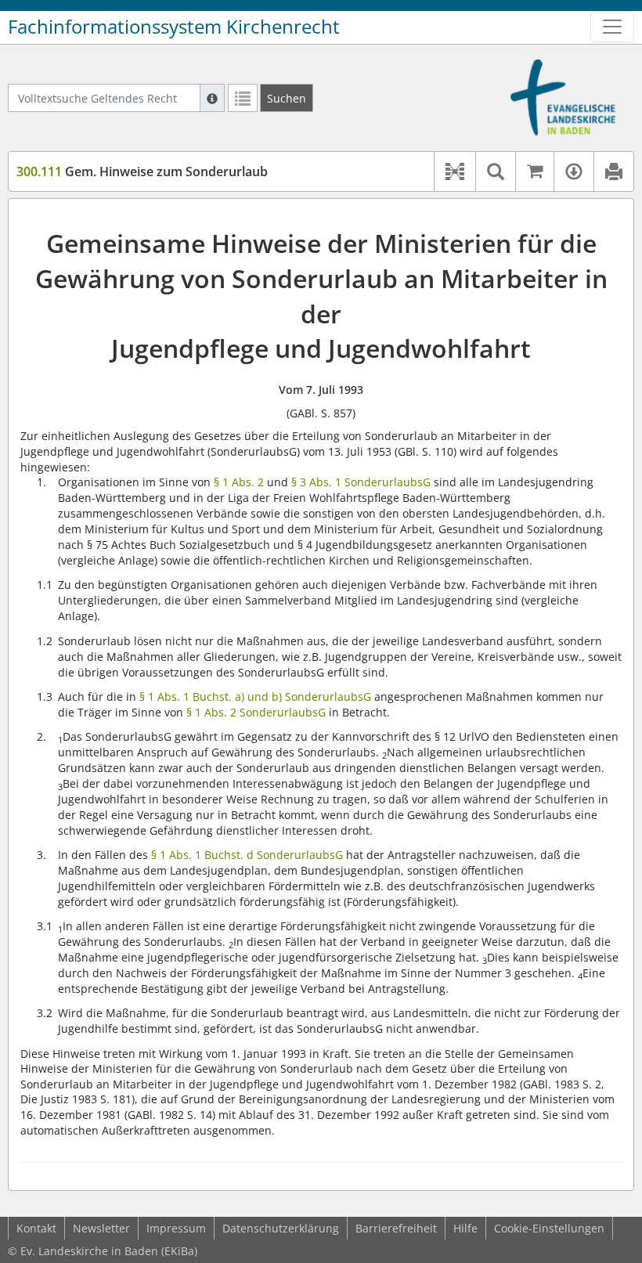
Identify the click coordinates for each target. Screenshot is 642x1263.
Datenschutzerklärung (280, 1228)
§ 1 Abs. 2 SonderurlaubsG (256, 712)
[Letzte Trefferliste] (243, 98)
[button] (454, 171)
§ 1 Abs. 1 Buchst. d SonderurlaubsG (247, 854)
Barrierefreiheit (396, 1228)
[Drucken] (613, 171)
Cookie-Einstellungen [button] (549, 1228)
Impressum (176, 1228)
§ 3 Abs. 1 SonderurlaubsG (361, 482)
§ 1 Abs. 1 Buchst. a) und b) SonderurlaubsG (255, 696)
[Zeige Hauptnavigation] (612, 26)
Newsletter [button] (101, 1228)
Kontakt (36, 1228)
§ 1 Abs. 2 (239, 482)
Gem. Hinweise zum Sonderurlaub (142, 171)
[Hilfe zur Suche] (212, 98)
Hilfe (465, 1228)
